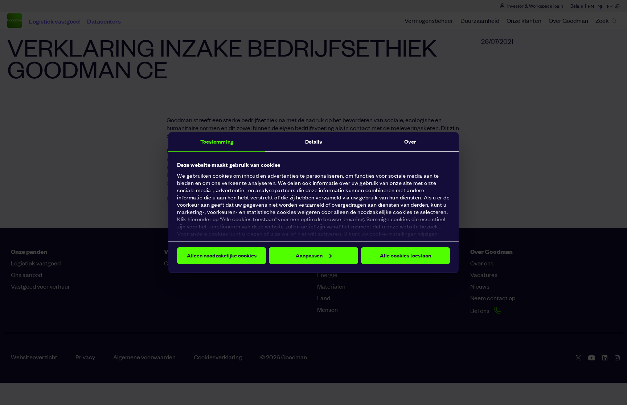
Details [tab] (313, 141)
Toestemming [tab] (216, 141)
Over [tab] (410, 141)
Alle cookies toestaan (405, 255)
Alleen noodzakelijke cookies (222, 255)
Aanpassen (309, 255)
